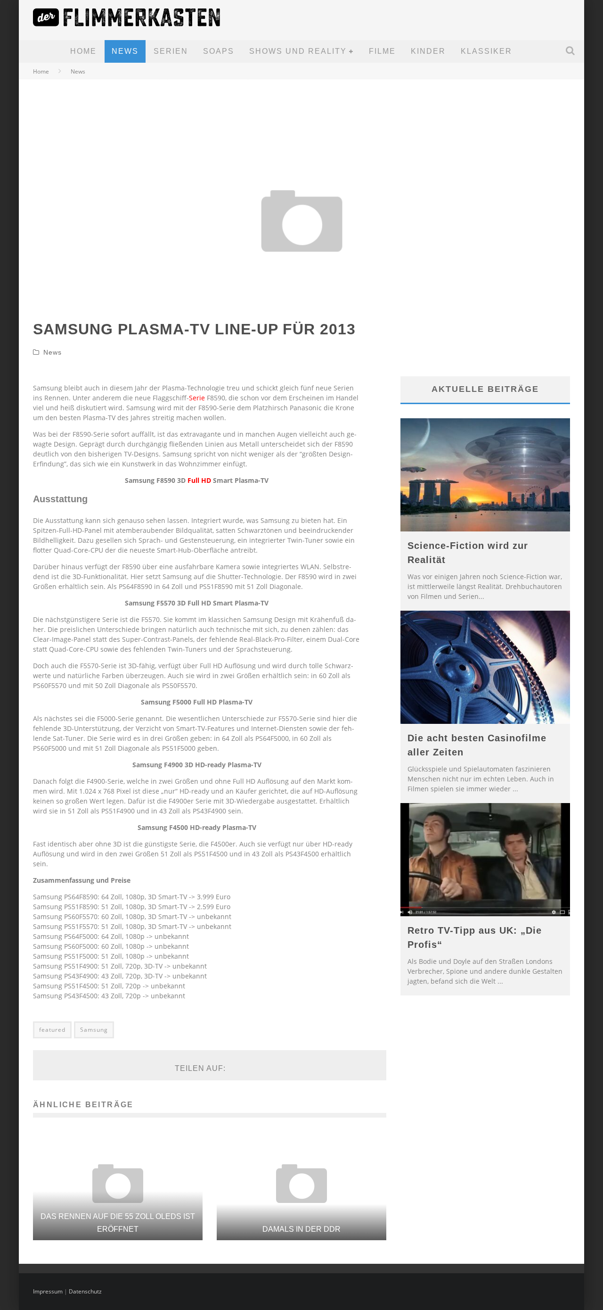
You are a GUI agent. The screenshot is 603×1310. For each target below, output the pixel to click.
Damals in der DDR (301, 1229)
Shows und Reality (298, 51)
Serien (171, 51)
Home (83, 51)
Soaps (218, 51)
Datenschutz (85, 1291)
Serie (197, 397)
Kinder (428, 51)
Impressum (48, 1291)
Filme (382, 51)
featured (52, 1030)
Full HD (199, 480)
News (125, 51)
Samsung (94, 1030)
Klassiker (486, 51)
